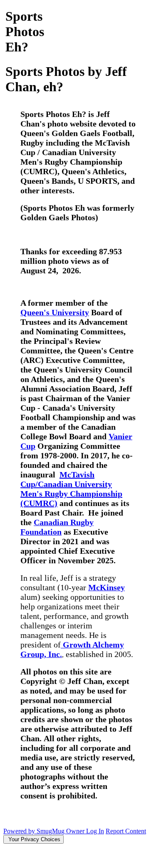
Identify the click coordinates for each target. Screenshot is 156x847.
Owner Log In (85, 831)
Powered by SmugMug (34, 831)
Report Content (126, 831)
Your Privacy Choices (33, 839)
